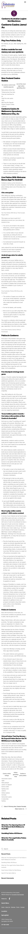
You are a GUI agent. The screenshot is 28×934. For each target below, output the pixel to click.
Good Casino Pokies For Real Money (11, 870)
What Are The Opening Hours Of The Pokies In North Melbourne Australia (13, 827)
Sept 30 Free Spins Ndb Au (8, 873)
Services (13, 907)
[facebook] (10, 898)
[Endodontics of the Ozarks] (8, 8)
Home (2, 907)
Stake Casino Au (19, 809)
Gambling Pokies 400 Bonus (11, 833)
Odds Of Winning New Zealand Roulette (15, 806)
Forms (17, 907)
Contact (22, 907)
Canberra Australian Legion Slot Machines (14, 20)
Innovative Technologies (17, 894)
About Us (7, 907)
